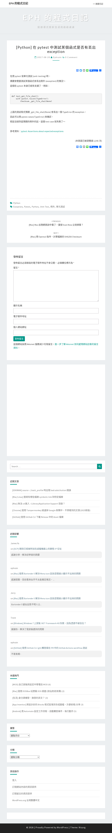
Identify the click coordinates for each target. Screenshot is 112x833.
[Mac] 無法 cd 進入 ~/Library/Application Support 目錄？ (38, 503)
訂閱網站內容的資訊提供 (24, 787)
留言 (16, 267)
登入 (14, 780)
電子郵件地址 (19, 316)
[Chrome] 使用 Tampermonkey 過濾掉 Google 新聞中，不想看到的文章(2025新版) (51, 510)
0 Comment (71, 57)
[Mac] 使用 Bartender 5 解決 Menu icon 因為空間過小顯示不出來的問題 (47, 573)
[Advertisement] (33, 170)
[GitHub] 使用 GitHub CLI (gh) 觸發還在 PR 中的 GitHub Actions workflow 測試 (50, 648)
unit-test (44, 206)
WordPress (62, 827)
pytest (27, 206)
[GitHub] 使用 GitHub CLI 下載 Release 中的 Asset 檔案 (38, 517)
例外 (52, 206)
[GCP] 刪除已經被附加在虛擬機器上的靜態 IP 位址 (38, 548)
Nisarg (82, 827)
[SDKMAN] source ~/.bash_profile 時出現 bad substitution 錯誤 (41, 490)
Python (16, 203)
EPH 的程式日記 (18, 3)
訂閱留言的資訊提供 (22, 793)
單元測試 (60, 206)
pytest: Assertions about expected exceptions (42, 131)
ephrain (57, 57)
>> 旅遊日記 (98, 4)
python (35, 206)
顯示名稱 (17, 305)
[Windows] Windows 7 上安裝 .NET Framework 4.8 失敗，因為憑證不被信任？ (50, 623)
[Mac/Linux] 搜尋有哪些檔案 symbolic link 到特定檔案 (37, 497)
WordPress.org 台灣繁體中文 (26, 800)
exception (18, 206)
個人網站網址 (19, 327)
